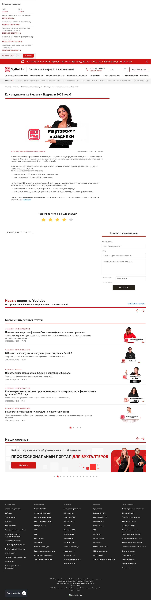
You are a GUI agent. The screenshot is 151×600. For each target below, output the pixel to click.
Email (104, 251)
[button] (70, 427)
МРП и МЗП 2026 (69, 564)
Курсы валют (97, 509)
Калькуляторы (95, 75)
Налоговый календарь (42, 547)
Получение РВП (98, 555)
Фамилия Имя (107, 242)
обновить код (108, 282)
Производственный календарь (44, 551)
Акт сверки (38, 542)
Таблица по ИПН (69, 555)
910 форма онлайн (128, 526)
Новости (8, 81)
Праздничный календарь (72, 559)
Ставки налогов (69, 551)
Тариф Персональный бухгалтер (133, 509)
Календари (144, 75)
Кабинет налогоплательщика (50, 80)
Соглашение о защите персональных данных (12, 535)
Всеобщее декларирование (77, 75)
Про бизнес (96, 534)
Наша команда (10, 517)
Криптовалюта (127, 80)
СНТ (35, 530)
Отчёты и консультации (111, 75)
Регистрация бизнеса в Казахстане (134, 547)
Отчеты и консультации (42, 513)
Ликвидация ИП (69, 534)
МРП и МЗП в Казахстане (70, 80)
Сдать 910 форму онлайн (42, 521)
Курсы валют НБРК (99, 513)
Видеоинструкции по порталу (15, 549)
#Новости (15, 151)
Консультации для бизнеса (131, 534)
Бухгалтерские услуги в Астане (15, 557)
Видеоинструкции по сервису (15, 545)
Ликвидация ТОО (69, 530)
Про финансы (97, 542)
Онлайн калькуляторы (129, 530)
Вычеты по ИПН (98, 526)
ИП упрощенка (69, 513)
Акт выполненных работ (42, 517)
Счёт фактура (39, 538)
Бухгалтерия (34, 80)
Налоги (83, 80)
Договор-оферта (10, 526)
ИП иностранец (69, 538)
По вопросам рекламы (12, 509)
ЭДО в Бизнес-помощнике (43, 559)
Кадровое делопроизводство (132, 542)
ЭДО (94, 530)
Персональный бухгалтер (55, 75)
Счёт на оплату (10, 553)
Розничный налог (70, 542)
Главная (19, 80)
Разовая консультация (71, 547)
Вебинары (8, 513)
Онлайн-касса (126, 568)
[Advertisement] (130, 135)
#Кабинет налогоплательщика (32, 151)
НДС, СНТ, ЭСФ (92, 80)
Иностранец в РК (40, 526)
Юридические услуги (130, 75)
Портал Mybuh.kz (40, 509)
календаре (27, 199)
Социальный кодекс (129, 564)
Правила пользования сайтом (15, 530)
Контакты (8, 521)
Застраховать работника (72, 509)
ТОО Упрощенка (69, 521)
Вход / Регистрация (139, 69)
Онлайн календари (128, 551)
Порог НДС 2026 (98, 521)
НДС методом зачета (100, 551)
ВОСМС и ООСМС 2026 (100, 517)
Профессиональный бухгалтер (16, 75)
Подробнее (28, 55)
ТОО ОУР (67, 526)
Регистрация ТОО (69, 517)
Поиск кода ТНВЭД (128, 555)
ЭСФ (35, 534)
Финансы (102, 80)
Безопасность (10, 561)
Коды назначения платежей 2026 (104, 559)
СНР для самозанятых (100, 547)
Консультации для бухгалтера (132, 538)
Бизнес (26, 80)
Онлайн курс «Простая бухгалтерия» (12, 567)
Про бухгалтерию (98, 538)
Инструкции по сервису (13, 540)
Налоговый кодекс (128, 559)
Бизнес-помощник (37, 75)
